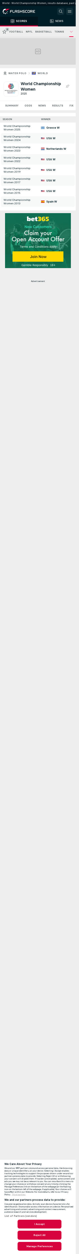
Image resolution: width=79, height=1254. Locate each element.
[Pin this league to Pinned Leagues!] (67, 86)
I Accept (39, 1224)
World (43, 73)
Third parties (18, 1194)
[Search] (60, 11)
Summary (11, 105)
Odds (28, 105)
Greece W (53, 128)
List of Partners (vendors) (20, 1215)
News (42, 105)
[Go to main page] (22, 11)
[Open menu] (69, 11)
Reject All (39, 1235)
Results (57, 105)
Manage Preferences (39, 1246)
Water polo (17, 73)
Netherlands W (56, 149)
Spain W (51, 201)
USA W (51, 138)
